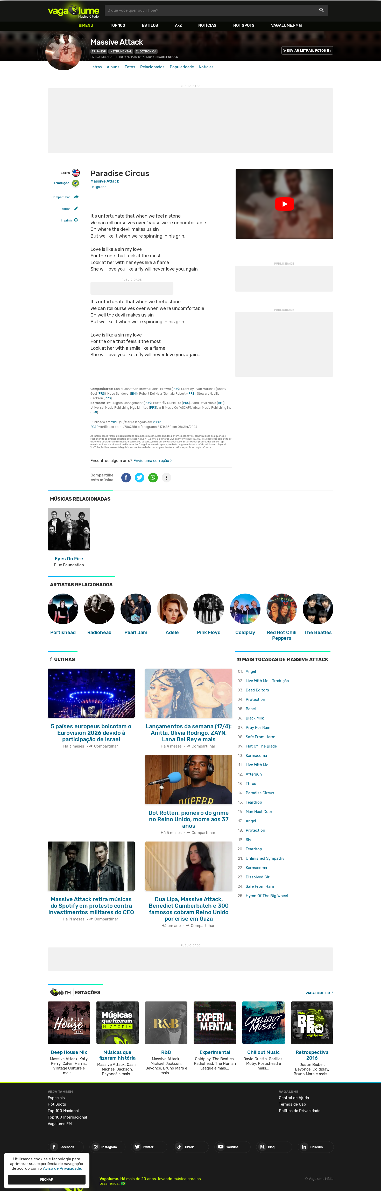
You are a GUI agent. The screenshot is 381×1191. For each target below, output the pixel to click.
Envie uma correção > (152, 460)
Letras (96, 67)
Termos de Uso (292, 1104)
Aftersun (254, 774)
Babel (251, 708)
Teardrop (254, 802)
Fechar (46, 1179)
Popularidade (182, 67)
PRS (176, 389)
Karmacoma (256, 755)
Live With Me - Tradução (267, 680)
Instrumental (121, 51)
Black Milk (255, 718)
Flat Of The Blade (261, 746)
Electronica (146, 51)
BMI (134, 393)
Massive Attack (116, 42)
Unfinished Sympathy (265, 858)
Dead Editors (257, 690)
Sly (248, 839)
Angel (251, 671)
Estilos (150, 25)
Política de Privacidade (299, 1110)
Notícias (207, 25)
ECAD (94, 427)
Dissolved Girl (258, 877)
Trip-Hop (99, 51)
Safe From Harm (260, 737)
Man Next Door (259, 811)
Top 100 (117, 25)
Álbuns (113, 67)
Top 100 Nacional (63, 1110)
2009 (157, 422)
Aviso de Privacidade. (62, 1168)
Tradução (61, 183)
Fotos (130, 67)
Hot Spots (244, 25)
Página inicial (100, 57)
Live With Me (257, 765)
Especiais (56, 1097)
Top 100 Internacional (67, 1117)
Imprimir (66, 221)
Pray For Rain (258, 727)
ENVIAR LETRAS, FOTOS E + (309, 50)
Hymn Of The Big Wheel (267, 895)
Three (251, 783)
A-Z (178, 25)
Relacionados (152, 67)
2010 (114, 422)
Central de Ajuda (294, 1097)
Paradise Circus (260, 793)
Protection (255, 699)
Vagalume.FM (285, 25)
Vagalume (74, 10)
